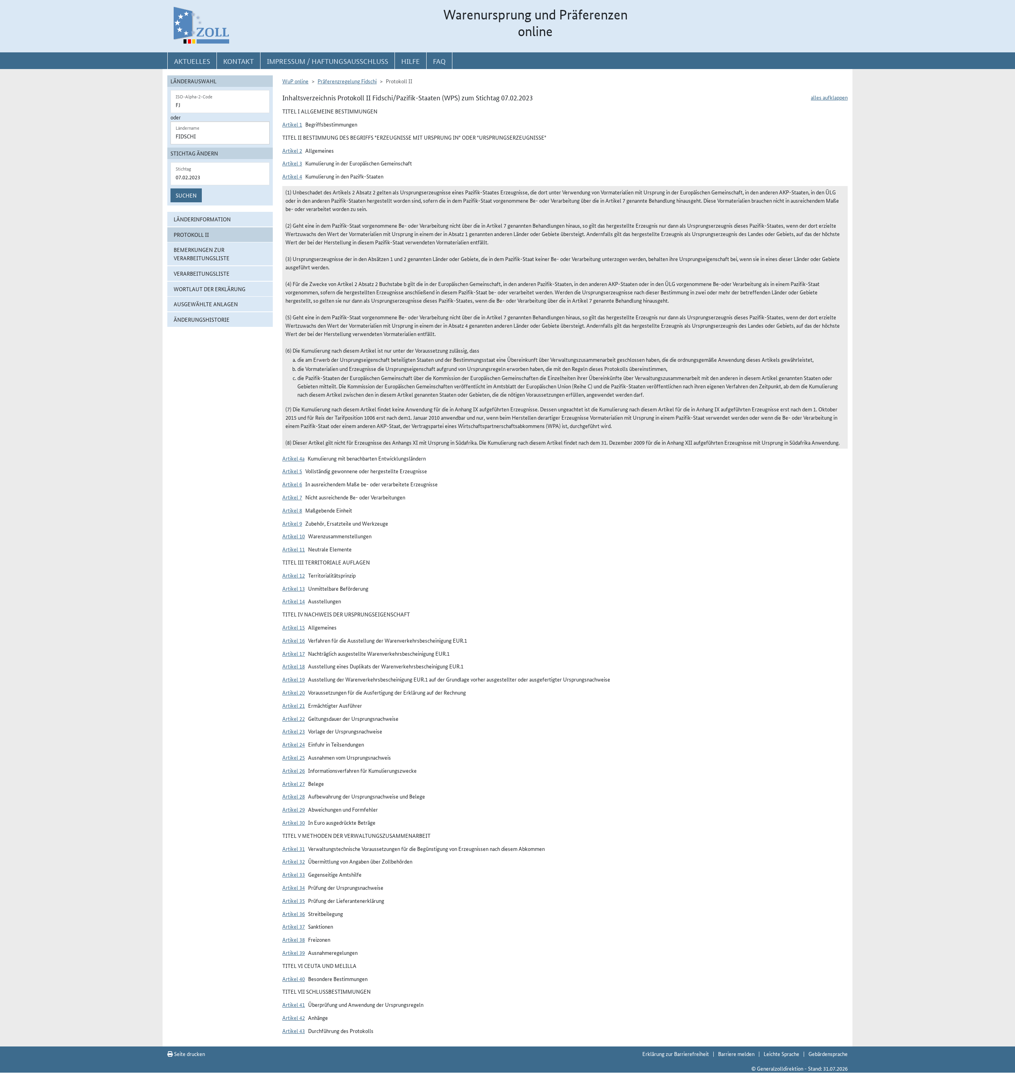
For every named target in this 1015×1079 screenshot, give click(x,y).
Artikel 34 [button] (293, 887)
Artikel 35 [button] (293, 900)
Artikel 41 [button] (293, 1004)
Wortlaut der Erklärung (209, 289)
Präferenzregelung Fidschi (347, 81)
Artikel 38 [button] (293, 939)
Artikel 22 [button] (293, 718)
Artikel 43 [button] (293, 1031)
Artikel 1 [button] (292, 124)
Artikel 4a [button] (293, 458)
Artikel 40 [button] (293, 979)
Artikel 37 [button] (293, 926)
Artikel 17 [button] (293, 653)
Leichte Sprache (781, 1054)
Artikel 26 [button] (293, 770)
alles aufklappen (829, 97)
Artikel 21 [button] (293, 705)
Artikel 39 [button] (293, 952)
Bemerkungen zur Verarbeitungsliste (202, 254)
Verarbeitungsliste (202, 273)
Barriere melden (736, 1054)
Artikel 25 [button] (293, 757)
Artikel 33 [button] (293, 874)
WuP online (295, 81)
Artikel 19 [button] (293, 679)
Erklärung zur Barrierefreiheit (675, 1054)
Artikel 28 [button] (293, 796)
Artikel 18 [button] (293, 666)
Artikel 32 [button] (293, 861)
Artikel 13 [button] (293, 588)
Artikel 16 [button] (293, 640)
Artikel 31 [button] (293, 848)
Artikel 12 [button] (293, 575)
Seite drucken (189, 1054)
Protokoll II (191, 234)
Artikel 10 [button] (293, 536)
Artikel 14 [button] (293, 601)
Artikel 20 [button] (293, 692)
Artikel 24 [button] (293, 744)
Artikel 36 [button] (293, 914)
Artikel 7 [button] (292, 497)
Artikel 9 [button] (292, 523)
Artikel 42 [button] (293, 1017)
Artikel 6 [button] (292, 484)
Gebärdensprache (828, 1054)
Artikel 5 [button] (292, 471)
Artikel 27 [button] (293, 783)
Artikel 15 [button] (293, 627)
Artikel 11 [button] (293, 549)
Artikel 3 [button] (292, 163)
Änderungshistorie (202, 319)
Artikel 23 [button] (293, 731)
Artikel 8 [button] (292, 510)
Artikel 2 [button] (292, 150)
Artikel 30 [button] (293, 822)
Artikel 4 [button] (292, 176)
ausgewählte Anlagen (206, 304)
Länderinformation (202, 219)
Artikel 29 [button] (293, 809)
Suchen (186, 195)
